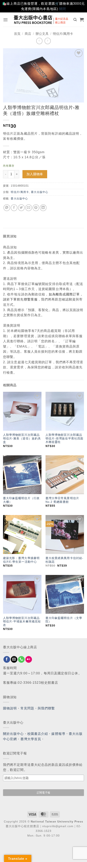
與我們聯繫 (46, 708)
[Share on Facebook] (14, 207)
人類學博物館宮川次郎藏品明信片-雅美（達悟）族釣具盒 (22, 438)
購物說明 (10, 708)
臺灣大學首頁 (30, 739)
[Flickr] (28, 659)
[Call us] (21, 659)
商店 (28, 33)
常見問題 (27, 708)
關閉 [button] (62, 9)
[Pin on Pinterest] (36, 207)
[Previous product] (48, 41)
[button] (5, 20)
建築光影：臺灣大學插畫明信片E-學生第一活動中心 (21, 560)
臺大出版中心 (39, 192)
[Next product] (39, 41)
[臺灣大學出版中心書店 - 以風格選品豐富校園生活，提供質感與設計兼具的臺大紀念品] (41, 19)
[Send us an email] (14, 659)
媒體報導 (58, 733)
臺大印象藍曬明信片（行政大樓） (21, 500)
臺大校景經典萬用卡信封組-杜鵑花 (64, 560)
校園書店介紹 (37, 733)
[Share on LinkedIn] (43, 207)
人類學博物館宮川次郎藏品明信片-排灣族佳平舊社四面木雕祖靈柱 (64, 438)
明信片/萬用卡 (63, 33)
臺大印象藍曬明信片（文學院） (64, 620)
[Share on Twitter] (21, 207)
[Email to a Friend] (28, 207)
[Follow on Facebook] (6, 659)
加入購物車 (35, 174)
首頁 (17, 33)
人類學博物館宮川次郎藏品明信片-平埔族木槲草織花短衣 (22, 622)
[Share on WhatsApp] (6, 207)
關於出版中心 (13, 733)
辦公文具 (42, 33)
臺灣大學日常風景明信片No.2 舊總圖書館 (62, 500)
